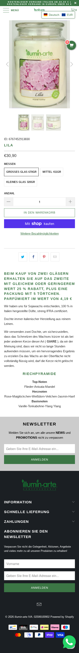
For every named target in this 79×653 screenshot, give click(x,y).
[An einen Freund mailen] (55, 256)
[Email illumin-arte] (39, 605)
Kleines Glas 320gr (20, 182)
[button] (58, 14)
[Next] (71, 64)
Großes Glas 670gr (21, 171)
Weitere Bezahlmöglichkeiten (39, 233)
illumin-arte (21, 616)
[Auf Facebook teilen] (33, 256)
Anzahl (9, 193)
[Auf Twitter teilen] (22, 256)
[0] (71, 45)
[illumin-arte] (39, 10)
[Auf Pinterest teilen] (44, 256)
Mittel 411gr (52, 171)
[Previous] (8, 64)
